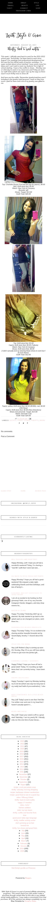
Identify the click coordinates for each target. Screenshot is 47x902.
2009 (22, 851)
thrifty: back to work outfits (25, 800)
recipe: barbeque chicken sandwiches (24, 792)
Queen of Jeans (18, 610)
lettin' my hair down (24, 810)
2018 (22, 754)
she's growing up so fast (25, 823)
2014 (22, 764)
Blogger (28, 878)
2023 (22, 741)
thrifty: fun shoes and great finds (24, 828)
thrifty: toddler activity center (24, 820)
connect (24, 8)
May (23, 836)
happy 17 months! (25, 802)
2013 (22, 767)
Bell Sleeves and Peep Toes (24, 559)
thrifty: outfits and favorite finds (24, 813)
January (23, 846)
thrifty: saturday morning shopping (25, 790)
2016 (22, 759)
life (37, 5)
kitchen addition (25, 808)
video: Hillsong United (25, 797)
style (36, 3)
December (23, 774)
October (23, 779)
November (24, 777)
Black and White (19, 711)
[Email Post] (30, 418)
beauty (25, 5)
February (23, 843)
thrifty (35, 420)
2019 (22, 751)
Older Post (6, 491)
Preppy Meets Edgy (20, 678)
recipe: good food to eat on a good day (25, 795)
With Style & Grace (23, 35)
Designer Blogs (30, 901)
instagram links (23, 11)
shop (38, 8)
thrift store (23, 420)
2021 (22, 746)
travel (11, 5)
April (23, 838)
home (10, 3)
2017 (22, 756)
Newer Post (40, 491)
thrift (9, 8)
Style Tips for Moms (20, 644)
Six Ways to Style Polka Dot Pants (27, 576)
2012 (22, 769)
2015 (22, 762)
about (23, 3)
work (42, 420)
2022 (22, 744)
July (23, 830)
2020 (22, 749)
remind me (25, 825)
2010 (22, 848)
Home (23, 491)
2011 (22, 772)
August (23, 784)
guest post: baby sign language (25, 818)
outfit (13, 420)
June (23, 833)
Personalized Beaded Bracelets (26, 627)
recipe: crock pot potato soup (25, 787)
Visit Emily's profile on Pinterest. (23, 868)
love (24, 815)
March (23, 841)
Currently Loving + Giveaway (25, 661)
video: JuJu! (24, 805)
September (23, 782)
